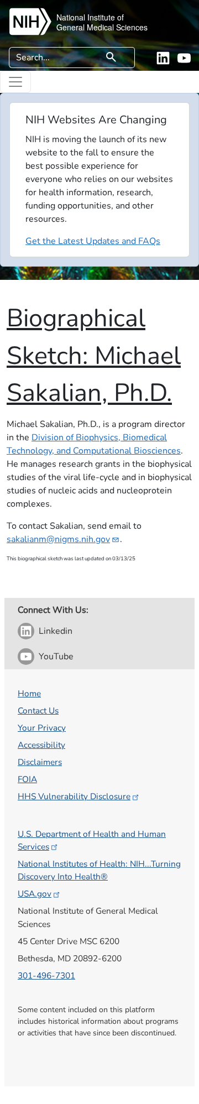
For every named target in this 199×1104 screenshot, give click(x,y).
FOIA (27, 779)
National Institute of (90, 17)
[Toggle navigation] (15, 82)
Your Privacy (42, 727)
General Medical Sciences (102, 27)
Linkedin (55, 631)
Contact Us (38, 710)
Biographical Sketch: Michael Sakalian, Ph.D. (94, 355)
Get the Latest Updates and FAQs (92, 241)
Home (29, 693)
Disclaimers (40, 762)
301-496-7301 (46, 975)
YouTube (56, 656)
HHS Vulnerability (74, 796)
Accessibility (41, 745)
